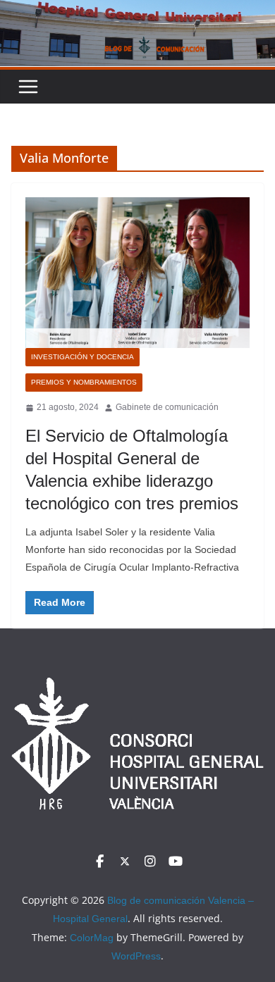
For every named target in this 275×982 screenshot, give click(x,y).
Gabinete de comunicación (167, 407)
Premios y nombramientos (84, 382)
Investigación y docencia (82, 357)
